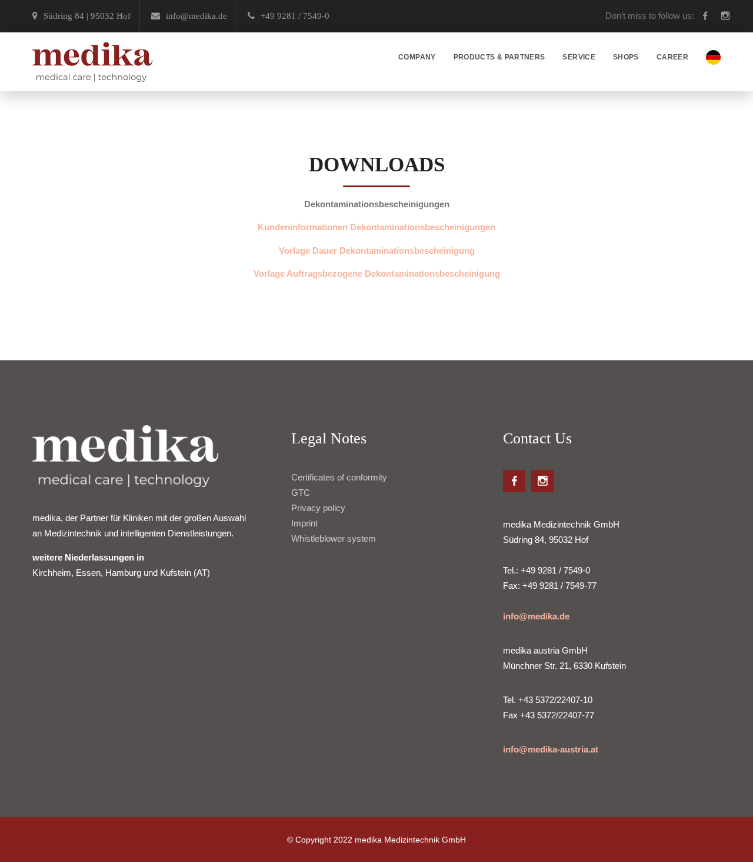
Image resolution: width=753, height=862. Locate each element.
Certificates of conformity (339, 477)
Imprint (304, 523)
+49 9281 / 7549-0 (295, 16)
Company (417, 57)
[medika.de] (92, 61)
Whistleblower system (333, 538)
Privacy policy (318, 508)
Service (578, 57)
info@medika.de (536, 616)
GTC (300, 493)
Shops (626, 57)
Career (672, 57)
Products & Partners (499, 57)
